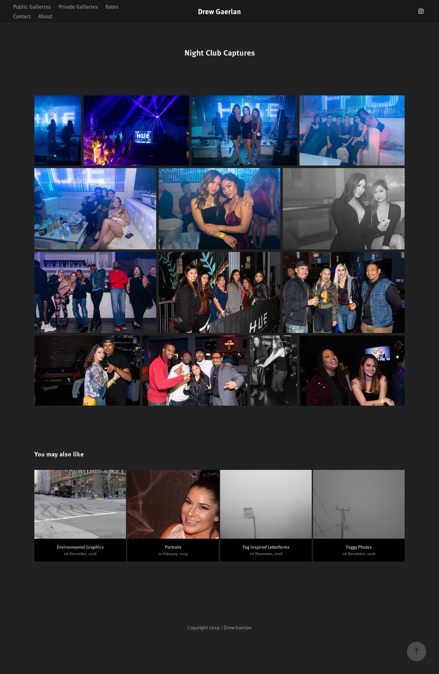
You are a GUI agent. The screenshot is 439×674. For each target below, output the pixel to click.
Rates (111, 6)
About (45, 16)
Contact (22, 16)
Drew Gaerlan (219, 11)
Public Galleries (32, 6)
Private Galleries (78, 6)
